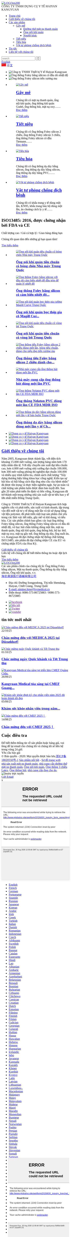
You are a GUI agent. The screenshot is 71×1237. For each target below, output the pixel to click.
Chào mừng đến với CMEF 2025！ (27, 727)
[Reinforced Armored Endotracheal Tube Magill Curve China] (39, 305)
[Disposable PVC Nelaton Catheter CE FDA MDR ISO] (39, 393)
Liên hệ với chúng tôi (21, 51)
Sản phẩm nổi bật (29, 760)
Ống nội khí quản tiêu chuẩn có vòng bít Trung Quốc (37, 335)
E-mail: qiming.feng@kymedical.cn (29, 589)
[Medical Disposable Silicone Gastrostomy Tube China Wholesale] (39, 415)
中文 (10, 65)
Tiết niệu (21, 38)
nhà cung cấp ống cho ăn (42, 770)
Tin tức (13, 48)
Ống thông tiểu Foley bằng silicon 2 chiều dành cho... (36, 360)
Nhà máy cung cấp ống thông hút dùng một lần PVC (38, 381)
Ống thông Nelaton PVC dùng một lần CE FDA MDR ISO (39, 403)
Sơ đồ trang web (51, 760)
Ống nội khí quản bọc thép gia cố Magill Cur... (39, 314)
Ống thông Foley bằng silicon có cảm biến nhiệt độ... (38, 292)
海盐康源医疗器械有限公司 (18, 576)
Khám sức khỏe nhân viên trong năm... (30, 708)
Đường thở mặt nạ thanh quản (40, 28)
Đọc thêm (21, 110)
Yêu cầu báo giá (10, 752)
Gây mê (20, 25)
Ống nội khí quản (33, 32)
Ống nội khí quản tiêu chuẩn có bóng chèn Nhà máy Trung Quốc (38, 266)
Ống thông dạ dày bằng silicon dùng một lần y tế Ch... (39, 424)
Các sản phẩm (17, 22)
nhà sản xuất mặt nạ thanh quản (19, 763)
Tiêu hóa (21, 42)
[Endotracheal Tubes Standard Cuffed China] (39, 326)
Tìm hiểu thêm (9, 245)
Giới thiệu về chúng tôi (22, 19)
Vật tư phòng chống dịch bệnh (33, 45)
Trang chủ (14, 15)
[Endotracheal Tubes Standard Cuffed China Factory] (39, 254)
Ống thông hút (17, 770)
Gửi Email (7, 776)
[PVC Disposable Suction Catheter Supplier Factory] (39, 372)
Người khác (30, 35)
